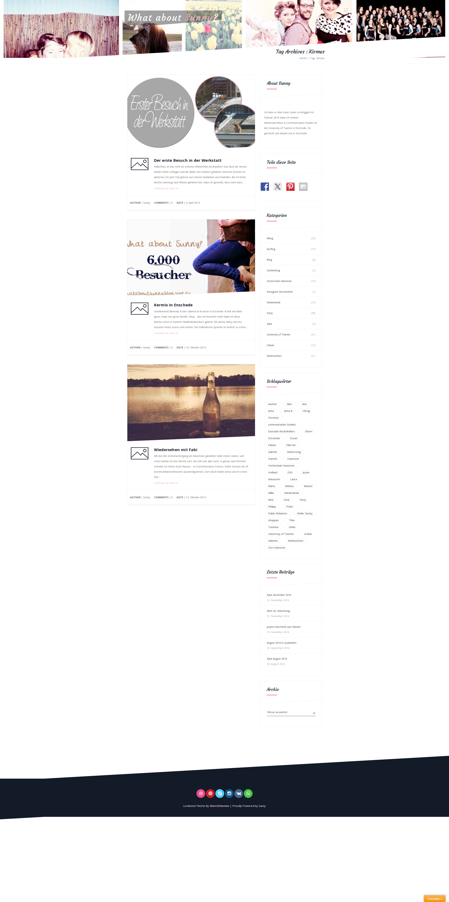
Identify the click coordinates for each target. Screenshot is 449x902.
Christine (273, 417)
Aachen (272, 404)
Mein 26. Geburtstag (278, 610)
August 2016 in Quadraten (281, 642)
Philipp (272, 506)
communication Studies (282, 424)
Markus (289, 486)
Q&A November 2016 (279, 595)
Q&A (269, 323)
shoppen (273, 520)
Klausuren (274, 479)
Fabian (272, 445)
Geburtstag (294, 452)
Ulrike (292, 527)
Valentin (273, 540)
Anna (271, 411)
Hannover (293, 458)
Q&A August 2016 (277, 658)
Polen (289, 506)
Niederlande (273, 302)
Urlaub (270, 345)
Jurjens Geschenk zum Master (284, 626)
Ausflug (271, 249)
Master (308, 486)
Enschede (274, 438)
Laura (293, 479)
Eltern (308, 431)
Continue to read (164, 188)
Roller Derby (305, 513)
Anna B (288, 411)
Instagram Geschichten (280, 291)
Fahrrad (290, 445)
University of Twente (278, 334)
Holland (272, 472)
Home (303, 58)
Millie (271, 493)
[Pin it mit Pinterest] (290, 186)
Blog (269, 259)
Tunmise (273, 527)
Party (270, 313)
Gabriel (272, 452)
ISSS (290, 472)
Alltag (270, 238)
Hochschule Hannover (279, 281)
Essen (293, 438)
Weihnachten (274, 356)
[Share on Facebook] (265, 186)
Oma (286, 499)
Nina (270, 499)
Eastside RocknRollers (281, 431)
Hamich (272, 458)
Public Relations (277, 513)
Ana (304, 404)
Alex (289, 404)
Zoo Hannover (277, 547)
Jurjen (306, 472)
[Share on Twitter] (277, 186)
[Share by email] (303, 186)
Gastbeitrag (273, 270)
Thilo (292, 520)
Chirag (306, 411)
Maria (271, 486)
